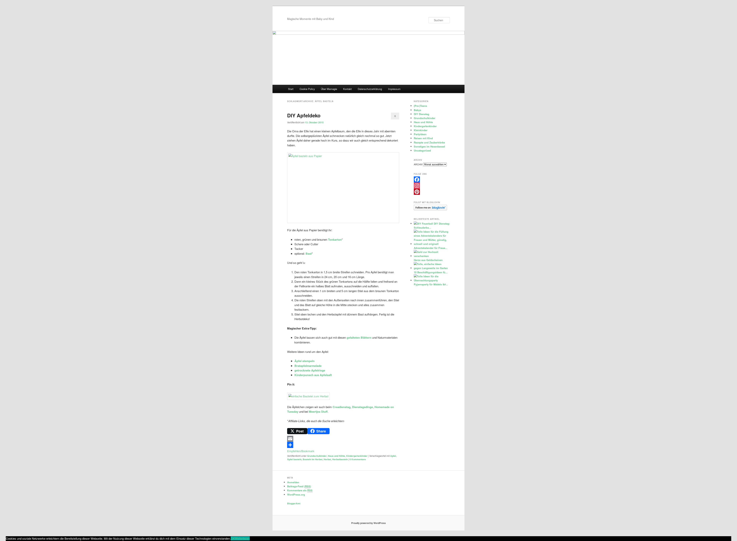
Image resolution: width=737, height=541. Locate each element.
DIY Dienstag (421, 114)
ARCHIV (418, 164)
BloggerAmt (293, 503)
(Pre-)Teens (420, 106)
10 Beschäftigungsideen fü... (431, 272)
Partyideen (420, 134)
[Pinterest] (432, 192)
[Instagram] (432, 186)
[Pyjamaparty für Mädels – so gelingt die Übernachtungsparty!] (431, 280)
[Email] (343, 439)
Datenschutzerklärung (370, 89)
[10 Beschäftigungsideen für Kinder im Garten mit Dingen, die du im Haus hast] (431, 268)
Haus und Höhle (336, 456)
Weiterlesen (242, 538)
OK (233, 538)
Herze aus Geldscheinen (428, 260)
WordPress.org (296, 494)
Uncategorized (422, 150)
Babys (417, 110)
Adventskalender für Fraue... (430, 248)
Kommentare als (299, 490)
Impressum (394, 89)
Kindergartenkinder (357, 456)
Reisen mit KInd (423, 138)
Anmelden (293, 482)
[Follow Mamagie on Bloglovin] (430, 209)
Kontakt (347, 89)
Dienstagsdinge (362, 407)
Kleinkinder (420, 130)
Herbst (327, 459)
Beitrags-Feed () (299, 486)
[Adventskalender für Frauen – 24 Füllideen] (431, 244)
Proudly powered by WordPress (368, 523)
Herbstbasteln (340, 459)
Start (290, 89)
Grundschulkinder (317, 456)
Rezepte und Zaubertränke (429, 142)
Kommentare (357, 459)
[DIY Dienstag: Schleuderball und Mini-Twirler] (423, 223)
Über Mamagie (329, 89)
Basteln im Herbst (312, 459)
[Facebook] (432, 179)
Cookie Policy (307, 89)
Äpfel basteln (294, 459)
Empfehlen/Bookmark (300, 451)
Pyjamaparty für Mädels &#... (431, 284)
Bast (309, 253)
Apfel (393, 456)
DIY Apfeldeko (304, 115)
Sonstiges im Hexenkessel (429, 146)
